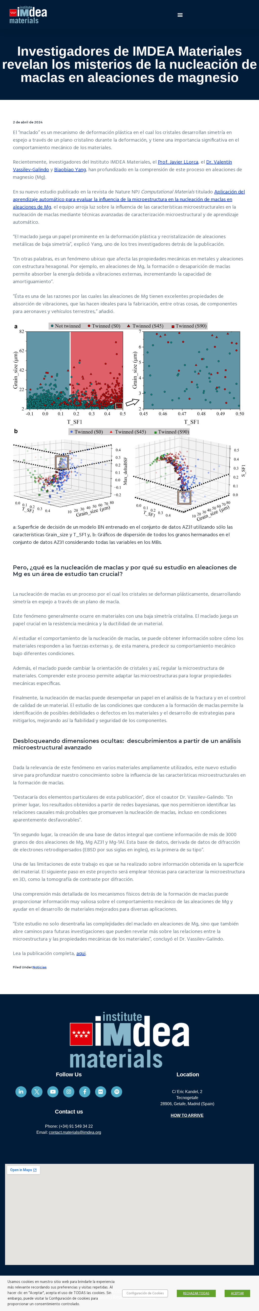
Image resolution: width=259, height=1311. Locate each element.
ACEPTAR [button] (237, 1293)
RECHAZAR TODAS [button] (196, 1293)
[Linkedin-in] (21, 1091)
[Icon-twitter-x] (36, 1091)
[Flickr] (100, 1091)
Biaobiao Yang (70, 170)
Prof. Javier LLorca (178, 162)
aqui (80, 954)
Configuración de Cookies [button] (145, 1293)
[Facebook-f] (84, 1091)
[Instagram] (68, 1091)
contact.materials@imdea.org (75, 1132)
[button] (180, 14)
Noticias (40, 967)
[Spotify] (116, 1091)
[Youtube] (52, 1091)
